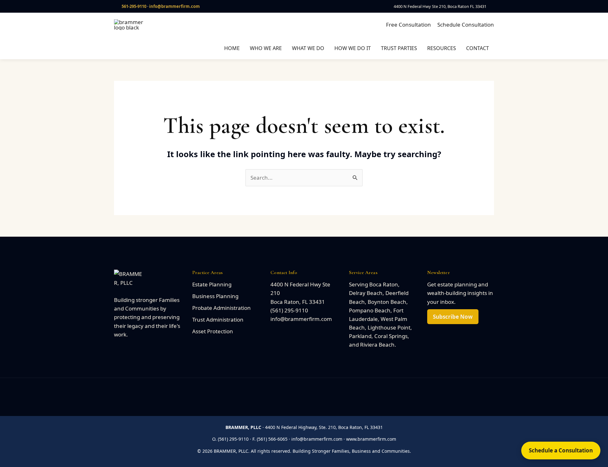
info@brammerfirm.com (174, 6)
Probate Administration (221, 307)
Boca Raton (383, 284)
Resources (441, 48)
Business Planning (215, 296)
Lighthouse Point (389, 327)
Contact (477, 48)
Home (232, 48)
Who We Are (266, 48)
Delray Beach (366, 293)
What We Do (308, 48)
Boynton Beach (387, 301)
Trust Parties (399, 48)
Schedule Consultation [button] (465, 24)
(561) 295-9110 (289, 310)
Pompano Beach (369, 310)
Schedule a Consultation (561, 450)
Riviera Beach (377, 344)
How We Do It (352, 48)
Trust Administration (218, 319)
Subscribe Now (453, 316)
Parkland (360, 336)
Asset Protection (212, 331)
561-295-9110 (134, 6)
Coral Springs (391, 336)
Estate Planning (211, 284)
